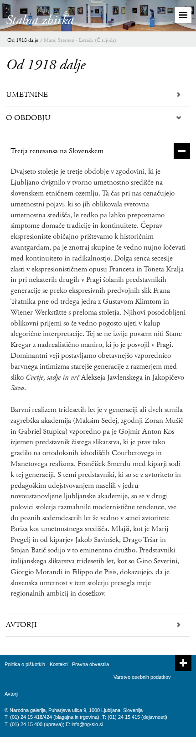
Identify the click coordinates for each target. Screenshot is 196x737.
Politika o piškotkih (25, 664)
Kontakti (58, 664)
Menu (183, 15)
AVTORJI (21, 625)
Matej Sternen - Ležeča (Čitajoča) (80, 40)
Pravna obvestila (90, 664)
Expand (183, 663)
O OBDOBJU (28, 118)
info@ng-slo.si (87, 724)
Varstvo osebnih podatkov (142, 677)
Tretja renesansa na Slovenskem (56, 151)
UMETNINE (27, 95)
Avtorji (11, 694)
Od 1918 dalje (22, 40)
